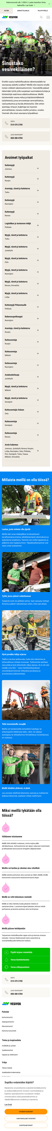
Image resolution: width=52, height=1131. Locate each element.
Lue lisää (8, 1104)
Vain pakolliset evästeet (26, 1118)
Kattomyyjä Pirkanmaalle (15, 305)
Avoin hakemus (11, 444)
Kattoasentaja (11, 340)
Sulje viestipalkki (49, 4)
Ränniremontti (7, 1026)
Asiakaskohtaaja (12, 375)
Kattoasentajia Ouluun (14, 409)
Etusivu (5, 58)
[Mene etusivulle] (10, 17)
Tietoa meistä (7, 1068)
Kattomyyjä (10, 165)
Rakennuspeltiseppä (13, 316)
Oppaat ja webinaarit (10, 1055)
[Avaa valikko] (48, 17)
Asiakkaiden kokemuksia (11, 1072)
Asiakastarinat (7, 1050)
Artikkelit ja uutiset (9, 1046)
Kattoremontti (7, 1017)
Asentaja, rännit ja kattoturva (17, 188)
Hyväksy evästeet (26, 1112)
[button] (41, 17)
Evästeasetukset (26, 1125)
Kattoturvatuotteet (9, 1031)
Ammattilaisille (23, 11)
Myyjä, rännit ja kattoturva (16, 235)
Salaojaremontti (8, 1022)
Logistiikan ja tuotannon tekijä (18, 223)
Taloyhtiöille (43, 11)
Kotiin (6, 11)
